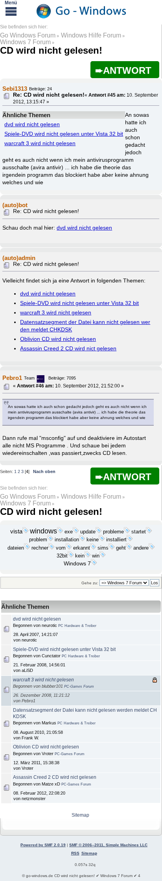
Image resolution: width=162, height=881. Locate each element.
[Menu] (11, 11)
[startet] (149, 532)
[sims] (112, 548)
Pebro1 (12, 377)
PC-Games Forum (79, 686)
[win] (102, 556)
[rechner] (51, 548)
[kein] (88, 556)
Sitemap (80, 815)
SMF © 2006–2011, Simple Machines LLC (108, 845)
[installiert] (130, 539)
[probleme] (127, 532)
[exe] (76, 532)
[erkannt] (93, 548)
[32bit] (71, 556)
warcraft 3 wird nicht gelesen (39, 143)
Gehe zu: (89, 583)
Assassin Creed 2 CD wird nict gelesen (68, 349)
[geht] (129, 548)
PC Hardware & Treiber (77, 626)
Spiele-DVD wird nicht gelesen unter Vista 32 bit (63, 134)
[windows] (60, 532)
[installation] (82, 539)
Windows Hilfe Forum (91, 35)
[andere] (152, 548)
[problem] (50, 539)
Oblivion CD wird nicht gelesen (58, 339)
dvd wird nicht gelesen (32, 124)
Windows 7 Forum (25, 42)
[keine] (102, 539)
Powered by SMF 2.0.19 (43, 845)
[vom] (69, 548)
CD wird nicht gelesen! (51, 50)
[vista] (25, 532)
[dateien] (27, 548)
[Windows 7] (94, 564)
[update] (99, 532)
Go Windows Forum (27, 35)
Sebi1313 (14, 88)
